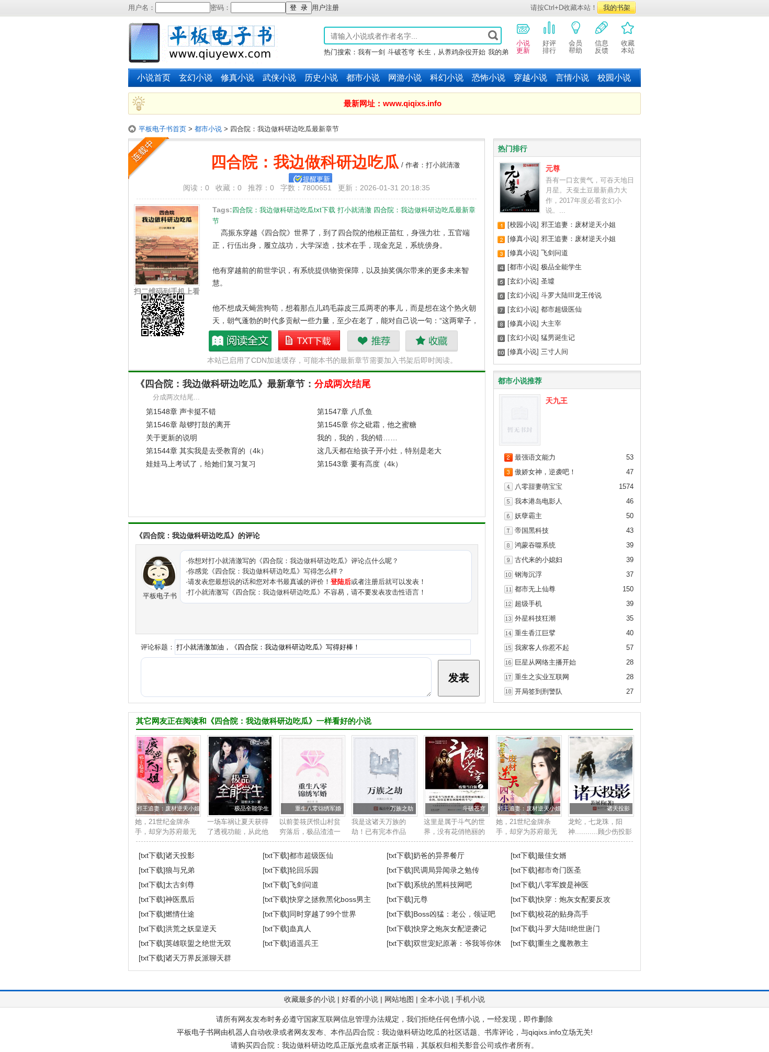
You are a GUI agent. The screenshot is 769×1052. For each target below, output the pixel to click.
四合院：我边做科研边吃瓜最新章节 (241, 341)
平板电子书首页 (162, 129)
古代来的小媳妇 (538, 560)
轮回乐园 (304, 870)
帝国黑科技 (532, 530)
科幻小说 (446, 77)
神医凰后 (180, 899)
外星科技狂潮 (535, 618)
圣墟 (548, 281)
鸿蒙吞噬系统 (535, 545)
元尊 (553, 168)
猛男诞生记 (558, 337)
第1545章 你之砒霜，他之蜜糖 (366, 424)
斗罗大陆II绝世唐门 (568, 928)
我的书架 (616, 8)
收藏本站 (628, 46)
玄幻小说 (195, 77)
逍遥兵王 (304, 943)
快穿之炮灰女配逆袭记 (450, 928)
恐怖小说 (488, 77)
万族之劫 (401, 808)
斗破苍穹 (401, 52)
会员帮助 (575, 46)
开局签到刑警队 (538, 691)
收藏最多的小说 (309, 999)
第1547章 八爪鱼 (344, 411)
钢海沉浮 (528, 574)
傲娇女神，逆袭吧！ (545, 472)
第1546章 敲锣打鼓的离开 (188, 424)
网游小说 (405, 77)
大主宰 (551, 323)
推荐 (373, 341)
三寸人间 (554, 352)
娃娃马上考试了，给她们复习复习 (201, 464)
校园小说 (614, 77)
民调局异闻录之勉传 (446, 870)
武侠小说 (279, 77)
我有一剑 (371, 52)
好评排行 (549, 46)
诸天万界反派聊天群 (198, 958)
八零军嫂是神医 (563, 885)
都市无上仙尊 (535, 589)
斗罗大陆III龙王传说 (571, 295)
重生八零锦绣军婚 (318, 808)
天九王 (557, 400)
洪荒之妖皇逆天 (191, 928)
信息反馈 (601, 46)
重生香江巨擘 (535, 633)
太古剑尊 (180, 885)
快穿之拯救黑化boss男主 (330, 899)
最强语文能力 (535, 457)
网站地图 (399, 999)
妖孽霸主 (528, 516)
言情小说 (572, 77)
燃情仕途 (180, 914)
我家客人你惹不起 (542, 647)
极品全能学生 (561, 267)
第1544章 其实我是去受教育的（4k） (207, 451)
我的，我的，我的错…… (357, 437)
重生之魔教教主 (563, 943)
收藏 (431, 341)
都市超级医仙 (561, 309)
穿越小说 (530, 77)
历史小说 (321, 77)
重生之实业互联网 (542, 677)
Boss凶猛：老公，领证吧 (454, 914)
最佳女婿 (552, 855)
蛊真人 (300, 928)
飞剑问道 (554, 253)
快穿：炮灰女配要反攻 (573, 899)
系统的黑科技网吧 (442, 885)
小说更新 (523, 46)
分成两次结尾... (176, 397)
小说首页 (154, 77)
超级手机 (528, 604)
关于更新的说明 (171, 437)
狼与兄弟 (180, 870)
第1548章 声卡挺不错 (181, 411)
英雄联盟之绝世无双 (198, 943)
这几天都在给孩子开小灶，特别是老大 (379, 451)
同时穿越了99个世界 (322, 914)
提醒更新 (316, 179)
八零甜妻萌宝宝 (538, 486)
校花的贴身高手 (563, 914)
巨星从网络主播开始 (545, 662)
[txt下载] (152, 855)
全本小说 (434, 999)
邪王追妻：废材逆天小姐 (578, 224)
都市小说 (363, 77)
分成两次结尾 (342, 384)
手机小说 (470, 999)
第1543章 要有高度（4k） (359, 464)
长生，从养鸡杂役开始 (451, 52)
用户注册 (325, 8)
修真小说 (237, 77)
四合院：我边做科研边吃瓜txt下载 (310, 341)
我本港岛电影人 (538, 501)
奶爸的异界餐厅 (439, 855)
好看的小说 (360, 999)
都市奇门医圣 (559, 870)
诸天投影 (618, 808)
